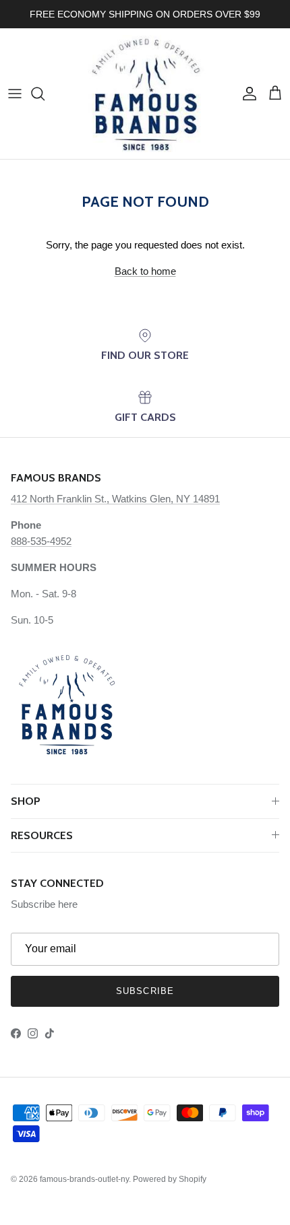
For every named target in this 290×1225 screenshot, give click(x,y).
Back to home (145, 271)
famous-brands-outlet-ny (84, 1179)
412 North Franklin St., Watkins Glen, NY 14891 (115, 498)
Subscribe (144, 991)
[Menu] (15, 93)
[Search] (44, 93)
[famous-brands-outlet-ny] (145, 93)
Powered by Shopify (169, 1179)
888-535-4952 (41, 541)
